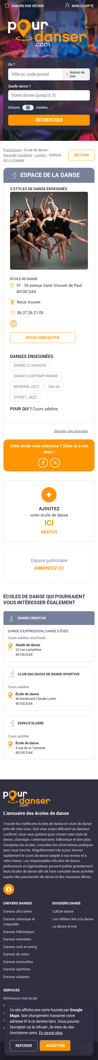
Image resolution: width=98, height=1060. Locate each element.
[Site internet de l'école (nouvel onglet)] (14, 323)
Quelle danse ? (19, 86)
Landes (40, 155)
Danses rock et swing (20, 947)
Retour (81, 155)
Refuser (24, 1045)
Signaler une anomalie (71, 431)
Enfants (14, 107)
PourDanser (12, 150)
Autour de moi (77, 74)
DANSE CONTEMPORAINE (36, 376)
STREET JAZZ (25, 397)
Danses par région (27, 6)
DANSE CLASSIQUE (30, 365)
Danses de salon (16, 954)
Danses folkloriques (18, 932)
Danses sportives (16, 969)
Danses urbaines (16, 977)
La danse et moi (64, 926)
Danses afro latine (17, 911)
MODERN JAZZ (26, 386)
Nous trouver (29, 302)
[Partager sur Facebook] (43, 463)
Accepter (55, 1045)
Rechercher (49, 120)
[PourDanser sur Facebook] (8, 889)
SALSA (54, 386)
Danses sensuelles (18, 962)
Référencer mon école (20, 998)
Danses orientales (17, 939)
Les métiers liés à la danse (72, 919)
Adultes (42, 107)
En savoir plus (50, 1033)
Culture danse (63, 911)
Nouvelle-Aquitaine (17, 155)
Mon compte (82, 6)
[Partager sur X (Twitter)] (55, 463)
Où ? (11, 64)
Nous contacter (42, 337)
